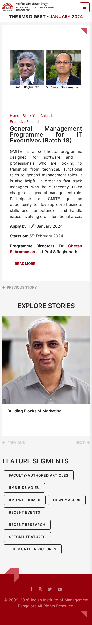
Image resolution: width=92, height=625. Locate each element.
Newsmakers (66, 500)
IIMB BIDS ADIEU (24, 487)
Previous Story (22, 287)
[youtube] (60, 589)
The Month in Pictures (32, 549)
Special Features (27, 537)
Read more (25, 263)
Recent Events (24, 512)
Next (80, 442)
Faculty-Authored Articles (38, 475)
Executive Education (26, 121)
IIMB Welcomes (24, 500)
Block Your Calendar (39, 115)
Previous (16, 442)
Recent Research (27, 524)
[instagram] (40, 589)
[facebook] (31, 589)
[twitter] (50, 589)
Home (14, 115)
